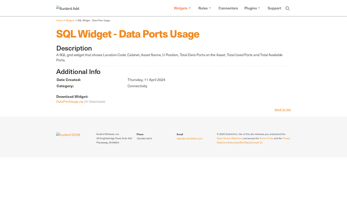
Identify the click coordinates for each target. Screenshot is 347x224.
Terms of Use (267, 138)
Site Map (244, 142)
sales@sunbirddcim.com (189, 138)
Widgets (70, 20)
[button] (183, 8)
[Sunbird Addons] (67, 8)
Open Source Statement (229, 138)
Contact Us (256, 142)
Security (234, 142)
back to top (283, 109)
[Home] (68, 134)
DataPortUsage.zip (70, 101)
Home (59, 20)
